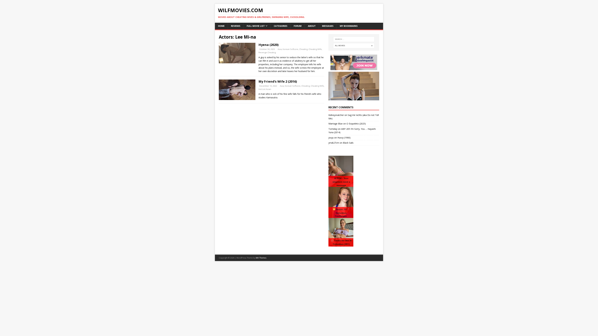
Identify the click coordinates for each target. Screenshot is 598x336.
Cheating (303, 49)
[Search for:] (354, 39)
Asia (280, 49)
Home (221, 25)
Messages (327, 25)
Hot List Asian (265, 89)
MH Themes (261, 258)
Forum (297, 25)
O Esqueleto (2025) (356, 123)
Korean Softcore (290, 49)
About (312, 25)
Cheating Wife (315, 49)
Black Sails (348, 142)
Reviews (235, 25)
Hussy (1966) (344, 137)
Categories (280, 25)
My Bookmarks (349, 25)
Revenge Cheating (267, 52)
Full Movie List (256, 25)
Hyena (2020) (269, 45)
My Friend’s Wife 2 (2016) (278, 81)
